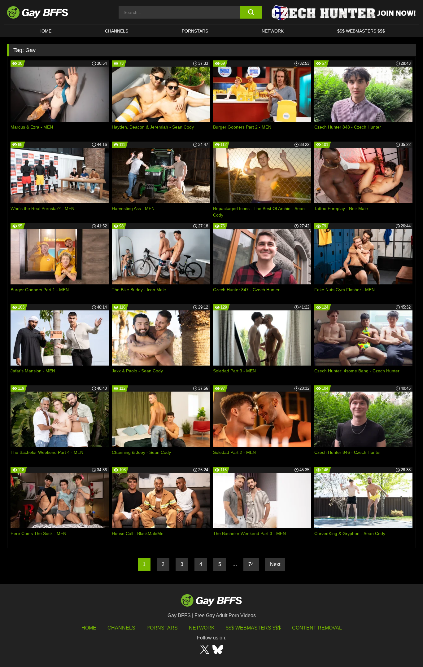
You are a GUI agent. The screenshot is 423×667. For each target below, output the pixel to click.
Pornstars (162, 627)
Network (273, 31)
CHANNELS (116, 31)
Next (275, 564)
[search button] (251, 12)
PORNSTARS (195, 31)
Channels (121, 627)
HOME (44, 31)
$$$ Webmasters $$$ (361, 31)
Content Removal (317, 627)
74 (251, 564)
